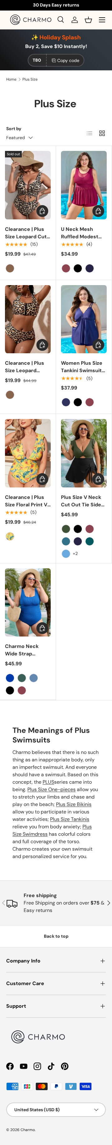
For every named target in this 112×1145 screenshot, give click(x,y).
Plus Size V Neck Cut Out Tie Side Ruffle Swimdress (82, 504)
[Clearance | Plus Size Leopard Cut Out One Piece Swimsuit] (28, 185)
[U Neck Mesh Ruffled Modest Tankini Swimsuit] (84, 185)
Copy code (68, 60)
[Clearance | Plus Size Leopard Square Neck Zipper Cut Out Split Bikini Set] (28, 319)
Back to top (56, 936)
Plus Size (30, 79)
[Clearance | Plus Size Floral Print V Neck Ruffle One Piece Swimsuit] (28, 453)
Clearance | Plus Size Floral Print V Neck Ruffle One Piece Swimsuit (26, 508)
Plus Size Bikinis (73, 804)
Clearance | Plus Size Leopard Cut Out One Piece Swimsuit (26, 240)
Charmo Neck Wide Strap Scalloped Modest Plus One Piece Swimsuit (27, 661)
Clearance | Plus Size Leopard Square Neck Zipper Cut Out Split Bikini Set (24, 378)
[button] (88, 20)
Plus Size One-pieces (51, 789)
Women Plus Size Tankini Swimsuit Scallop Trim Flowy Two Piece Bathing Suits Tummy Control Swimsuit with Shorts (83, 385)
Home (11, 79)
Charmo (28, 1129)
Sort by (13, 128)
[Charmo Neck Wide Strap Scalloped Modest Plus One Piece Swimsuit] (28, 602)
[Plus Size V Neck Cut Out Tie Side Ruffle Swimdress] (84, 453)
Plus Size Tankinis (69, 819)
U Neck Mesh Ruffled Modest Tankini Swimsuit (81, 236)
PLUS (48, 782)
